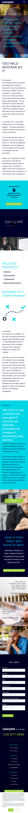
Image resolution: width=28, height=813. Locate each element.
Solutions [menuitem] (13, 745)
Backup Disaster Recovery (12, 283)
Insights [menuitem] (14, 755)
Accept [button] (10, 810)
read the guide (14, 204)
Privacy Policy (8, 801)
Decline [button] (17, 810)
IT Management (9, 279)
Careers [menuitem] (14, 781)
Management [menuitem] (14, 767)
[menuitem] (14, 750)
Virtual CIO (7, 271)
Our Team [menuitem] (14, 775)
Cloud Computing (9, 275)
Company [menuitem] (14, 772)
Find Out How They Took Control (10, 617)
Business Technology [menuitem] (14, 764)
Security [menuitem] (14, 761)
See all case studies (14, 570)
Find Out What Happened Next (18, 593)
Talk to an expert (16, 500)
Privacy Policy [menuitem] (14, 784)
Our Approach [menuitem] (14, 778)
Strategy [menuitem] (14, 758)
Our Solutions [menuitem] (14, 747)
